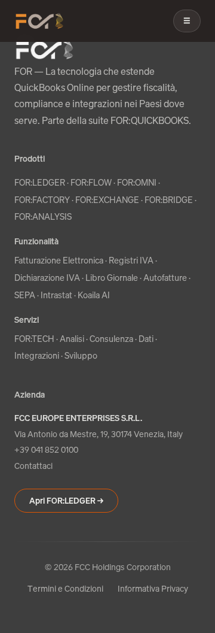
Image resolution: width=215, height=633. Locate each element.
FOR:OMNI (136, 182)
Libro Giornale (111, 277)
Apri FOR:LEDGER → (66, 500)
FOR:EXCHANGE (107, 199)
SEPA (24, 295)
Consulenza (111, 338)
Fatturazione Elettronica (58, 260)
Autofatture (165, 277)
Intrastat (56, 295)
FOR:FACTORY (42, 199)
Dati (146, 338)
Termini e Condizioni (65, 588)
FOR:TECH (34, 338)
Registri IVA (131, 260)
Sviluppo (80, 355)
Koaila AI (94, 295)
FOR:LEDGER (39, 182)
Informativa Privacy (153, 588)
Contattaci (33, 465)
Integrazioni (36, 355)
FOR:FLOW (91, 182)
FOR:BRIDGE (169, 199)
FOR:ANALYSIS (43, 216)
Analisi (72, 338)
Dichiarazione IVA (47, 277)
